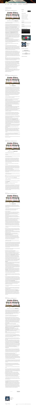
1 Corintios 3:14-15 (13, 280)
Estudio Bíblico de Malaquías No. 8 (11, 193)
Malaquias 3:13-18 (15, 151)
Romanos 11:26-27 (7, 32)
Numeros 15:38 (14, 119)
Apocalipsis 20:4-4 (15, 326)
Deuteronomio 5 (7, 27)
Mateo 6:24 (6, 261)
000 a (6, 48)
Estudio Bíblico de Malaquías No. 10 (11, 75)
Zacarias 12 (6, 347)
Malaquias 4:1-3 (14, 85)
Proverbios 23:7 (17, 61)
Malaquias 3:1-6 (16, 308)
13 (8, 347)
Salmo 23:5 (6, 269)
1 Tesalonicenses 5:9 (12, 32)
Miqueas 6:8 (13, 41)
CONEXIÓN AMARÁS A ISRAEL (17, 2)
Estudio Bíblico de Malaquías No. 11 (11, 10)
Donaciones (27, 45)
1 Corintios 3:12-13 (10, 105)
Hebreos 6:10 (15, 177)
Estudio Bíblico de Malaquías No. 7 (11, 298)
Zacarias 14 (19, 326)
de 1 (5, 48)
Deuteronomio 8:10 (13, 254)
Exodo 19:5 (8, 181)
